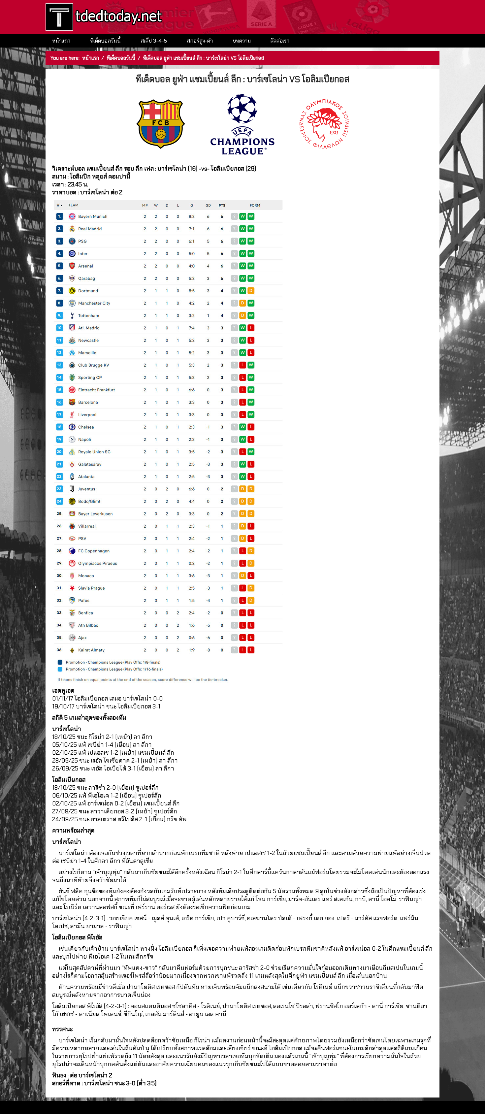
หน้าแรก (61, 40)
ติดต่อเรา (280, 40)
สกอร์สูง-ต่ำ (200, 40)
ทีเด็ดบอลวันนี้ (105, 40)
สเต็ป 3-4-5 (154, 40)
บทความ (242, 40)
